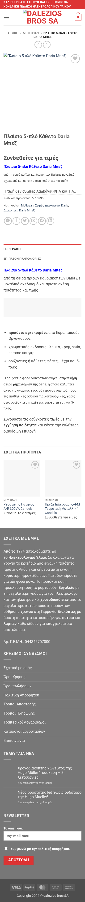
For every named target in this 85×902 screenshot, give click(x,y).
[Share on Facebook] (16, 221)
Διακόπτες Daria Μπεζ (19, 210)
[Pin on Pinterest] (42, 221)
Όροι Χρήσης (15, 677)
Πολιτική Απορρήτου (21, 695)
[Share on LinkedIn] (50, 221)
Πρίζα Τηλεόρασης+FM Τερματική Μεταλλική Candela (62, 508)
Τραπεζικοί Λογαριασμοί (25, 722)
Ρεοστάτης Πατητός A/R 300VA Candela (19, 506)
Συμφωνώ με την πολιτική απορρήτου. (40, 849)
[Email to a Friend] (33, 221)
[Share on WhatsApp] (8, 221)
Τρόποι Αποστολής (20, 704)
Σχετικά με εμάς (18, 668)
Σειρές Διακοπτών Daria (51, 205)
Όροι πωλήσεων (17, 686)
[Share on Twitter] (25, 221)
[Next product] (38, 44)
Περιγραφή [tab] (12, 249)
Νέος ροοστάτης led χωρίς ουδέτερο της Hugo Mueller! (49, 794)
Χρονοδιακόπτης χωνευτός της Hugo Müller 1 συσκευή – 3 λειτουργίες (45, 772)
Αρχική (13, 33)
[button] (6, 17)
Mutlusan (31, 33)
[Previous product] (46, 44)
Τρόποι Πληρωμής (19, 713)
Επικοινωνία (14, 740)
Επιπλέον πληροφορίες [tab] (22, 258)
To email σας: (14, 828)
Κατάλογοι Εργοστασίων (24, 731)
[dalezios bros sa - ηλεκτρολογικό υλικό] (42, 17)
